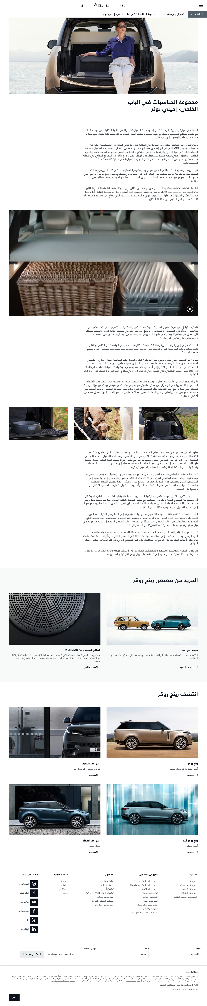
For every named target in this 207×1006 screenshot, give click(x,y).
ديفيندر (64, 885)
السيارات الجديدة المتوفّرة (145, 912)
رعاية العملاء (107, 885)
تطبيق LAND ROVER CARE (99, 893)
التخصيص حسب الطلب (185, 897)
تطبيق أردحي (107, 889)
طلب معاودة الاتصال (147, 905)
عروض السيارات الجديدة (146, 881)
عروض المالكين (150, 889)
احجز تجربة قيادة (150, 901)
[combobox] (175, 954)
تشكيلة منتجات (150, 893)
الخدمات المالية (150, 897)
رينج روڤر (193, 881)
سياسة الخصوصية (132, 981)
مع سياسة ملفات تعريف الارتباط (63, 981)
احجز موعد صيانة (105, 897)
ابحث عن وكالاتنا (32, 954)
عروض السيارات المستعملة (144, 885)
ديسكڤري (63, 889)
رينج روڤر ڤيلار (190, 889)
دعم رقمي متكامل (104, 905)
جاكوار (65, 893)
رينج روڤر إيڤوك (189, 893)
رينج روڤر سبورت (188, 885)
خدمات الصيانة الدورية (103, 901)
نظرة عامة (109, 881)
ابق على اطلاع (150, 908)
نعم (14, 997)
